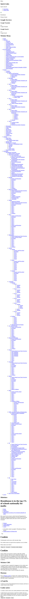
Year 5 (10, 109)
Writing (10, 200)
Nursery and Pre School (16, 237)
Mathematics (11, 234)
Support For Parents (15, 201)
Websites (13, 77)
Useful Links (6, 10)
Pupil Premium (9, 63)
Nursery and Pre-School (16, 424)
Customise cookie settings (16, 547)
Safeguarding (9, 66)
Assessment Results (10, 51)
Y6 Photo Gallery (15, 122)
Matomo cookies (7, 575)
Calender (10, 145)
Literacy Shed (17, 97)
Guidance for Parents (15, 196)
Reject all (3, 547)
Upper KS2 (13, 482)
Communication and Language (17, 170)
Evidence (13, 188)
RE (9, 477)
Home (4, 38)
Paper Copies (9, 130)
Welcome (8, 41)
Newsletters (8, 129)
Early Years (13, 479)
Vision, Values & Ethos (11, 47)
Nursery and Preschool (13, 73)
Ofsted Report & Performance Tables (14, 60)
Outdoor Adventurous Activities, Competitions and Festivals (18, 452)
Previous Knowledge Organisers (18, 74)
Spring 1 (16, 116)
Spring (12, 260)
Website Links (14, 456)
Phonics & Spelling (13, 189)
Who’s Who (8, 48)
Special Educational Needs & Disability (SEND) (16, 67)
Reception (11, 78)
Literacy (13, 163)
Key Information (6, 49)
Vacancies (8, 45)
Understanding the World (16, 165)
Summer (13, 270)
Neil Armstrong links (18, 96)
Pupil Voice (8, 138)
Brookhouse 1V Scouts (11, 142)
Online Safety (9, 139)
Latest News (8, 127)
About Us (5, 39)
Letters (7, 128)
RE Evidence (14, 492)
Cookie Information (7, 524)
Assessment (13, 199)
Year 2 (10, 90)
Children (5, 136)
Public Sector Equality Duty (12, 62)
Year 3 (10, 98)
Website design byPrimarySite (10, 531)
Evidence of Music (15, 401)
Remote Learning (9, 65)
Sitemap (5, 523)
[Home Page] (1, 12)
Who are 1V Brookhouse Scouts (15, 144)
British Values (9, 55)
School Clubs (9, 141)
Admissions (8, 50)
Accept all (8, 547)
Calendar (8, 71)
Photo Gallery (14, 75)
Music (10, 390)
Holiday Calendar (9, 59)
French (10, 349)
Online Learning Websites (16, 103)
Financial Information (10, 57)
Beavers (10, 146)
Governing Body (9, 43)
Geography (11, 361)
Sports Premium (9, 68)
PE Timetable (14, 446)
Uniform (8, 134)
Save (12, 597)
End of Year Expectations (14, 493)
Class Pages (5, 9)
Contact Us (8, 42)
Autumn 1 (16, 114)
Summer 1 (16, 118)
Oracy (10, 214)
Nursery (13, 364)
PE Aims (13, 457)
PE (9, 443)
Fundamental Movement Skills (17, 447)
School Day (8, 132)
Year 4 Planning (14, 353)
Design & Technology (13, 337)
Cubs (10, 147)
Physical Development (16, 161)
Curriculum (5, 151)
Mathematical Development (17, 164)
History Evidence (15, 389)
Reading (10, 177)
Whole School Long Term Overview (19, 190)
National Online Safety (13, 140)
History (10, 376)
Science (10, 248)
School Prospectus (10, 44)
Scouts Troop (11, 148)
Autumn (13, 249)
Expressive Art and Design (17, 166)
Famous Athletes (14, 455)
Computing (11, 281)
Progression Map (15, 197)
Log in (4, 494)
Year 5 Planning (14, 354)
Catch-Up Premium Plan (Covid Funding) (15, 56)
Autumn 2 (16, 115)
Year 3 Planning (14, 352)
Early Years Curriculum (14, 154)
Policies (7, 61)
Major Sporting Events (16, 453)
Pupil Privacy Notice (10, 150)
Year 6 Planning (14, 355)
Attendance (8, 54)
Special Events (9, 133)
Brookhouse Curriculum (11, 152)
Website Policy (6, 525)
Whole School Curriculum (14, 153)
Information (8, 126)
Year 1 (10, 84)
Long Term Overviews (16, 155)
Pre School (13, 365)
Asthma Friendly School (11, 53)
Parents (4, 69)
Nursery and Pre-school (19, 250)
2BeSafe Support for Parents (17, 324)
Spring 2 (16, 117)
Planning (13, 282)
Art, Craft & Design (13, 325)
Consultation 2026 (15, 422)
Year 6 (10, 121)
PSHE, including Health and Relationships (18, 412)
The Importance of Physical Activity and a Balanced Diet (19, 450)
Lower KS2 (13, 481)
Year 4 (10, 104)
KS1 (12, 480)
